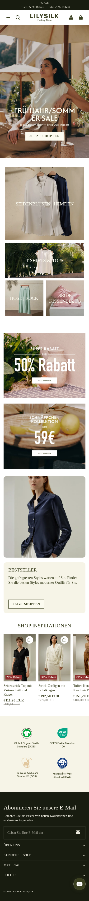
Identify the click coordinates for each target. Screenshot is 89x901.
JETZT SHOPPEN (44, 136)
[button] (8, 17)
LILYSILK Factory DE (22, 891)
